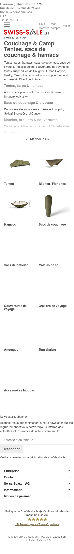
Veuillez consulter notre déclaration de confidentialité (33, 457)
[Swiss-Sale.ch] (26, 31)
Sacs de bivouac (16, 265)
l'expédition (59, 536)
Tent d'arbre (47, 349)
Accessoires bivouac (19, 390)
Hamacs (10, 224)
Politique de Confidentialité (22, 511)
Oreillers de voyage (53, 305)
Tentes (9, 183)
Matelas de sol (49, 265)
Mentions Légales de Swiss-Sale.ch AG (47, 513)
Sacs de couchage (52, 224)
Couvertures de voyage (15, 307)
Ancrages (11, 349)
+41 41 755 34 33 (11, 20)
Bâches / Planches (52, 183)
